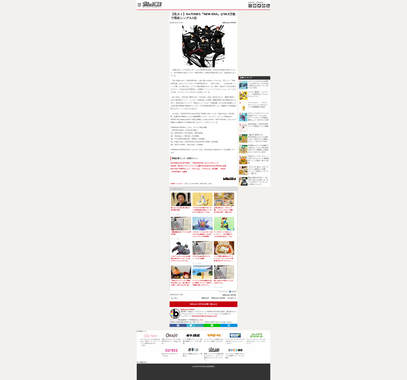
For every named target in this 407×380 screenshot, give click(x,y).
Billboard (205, 298)
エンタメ (174, 298)
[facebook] (178, 325)
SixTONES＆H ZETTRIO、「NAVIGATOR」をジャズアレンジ (194, 163)
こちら (201, 320)
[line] (212, 325)
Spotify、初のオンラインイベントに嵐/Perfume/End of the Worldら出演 (198, 166)
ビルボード (232, 298)
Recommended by (224, 291)
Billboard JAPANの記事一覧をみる (203, 304)
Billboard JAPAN (229, 23)
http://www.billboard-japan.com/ (204, 316)
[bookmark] (228, 325)
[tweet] (191, 325)
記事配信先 (143, 362)
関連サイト (143, 331)
